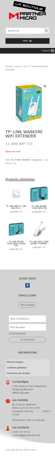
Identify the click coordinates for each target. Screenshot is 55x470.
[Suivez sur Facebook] (27, 285)
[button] (25, 41)
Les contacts (20, 427)
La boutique (20, 381)
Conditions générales (17, 367)
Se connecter (27, 339)
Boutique (9, 66)
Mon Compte (27, 305)
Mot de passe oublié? (17, 333)
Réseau (18, 66)
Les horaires (20, 400)
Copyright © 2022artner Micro (21, 450)
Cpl (25, 66)
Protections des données (18, 373)
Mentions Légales (15, 362)
